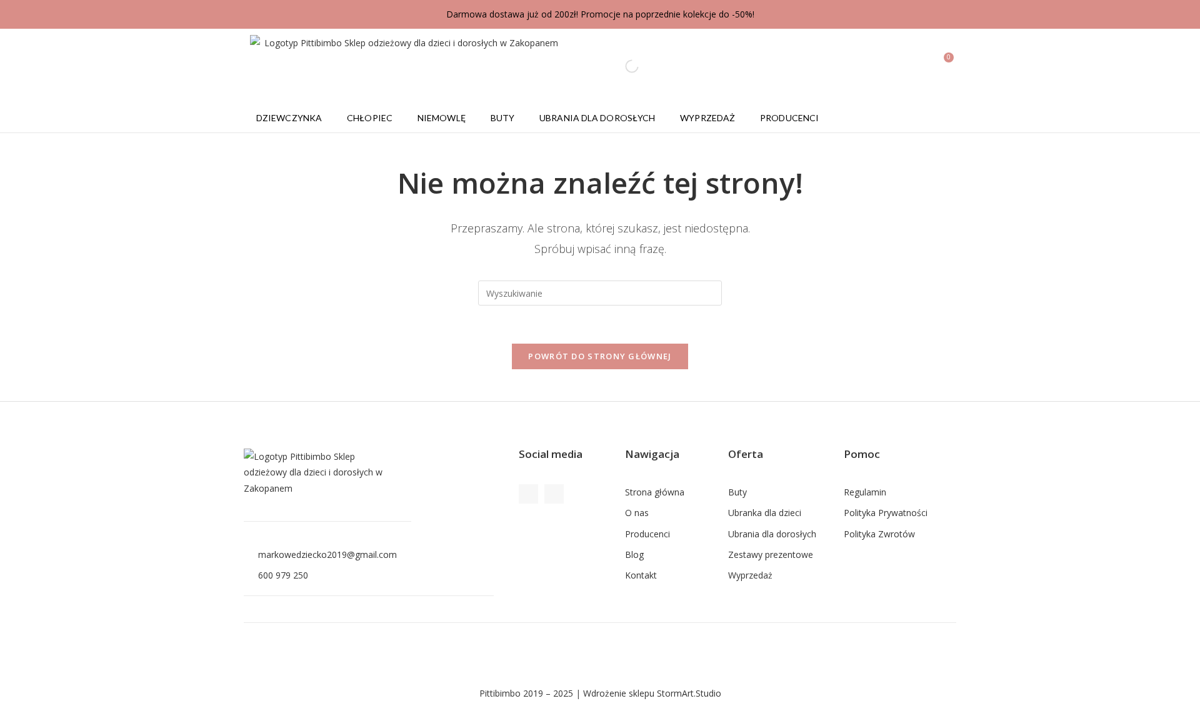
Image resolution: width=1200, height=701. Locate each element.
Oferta (745, 454)
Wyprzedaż (707, 117)
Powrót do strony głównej (599, 356)
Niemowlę (442, 117)
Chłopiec (369, 117)
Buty (502, 117)
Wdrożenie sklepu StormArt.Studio (652, 693)
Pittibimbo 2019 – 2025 (526, 693)
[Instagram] (554, 494)
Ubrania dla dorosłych (597, 117)
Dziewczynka (289, 117)
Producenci (789, 117)
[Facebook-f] (528, 494)
